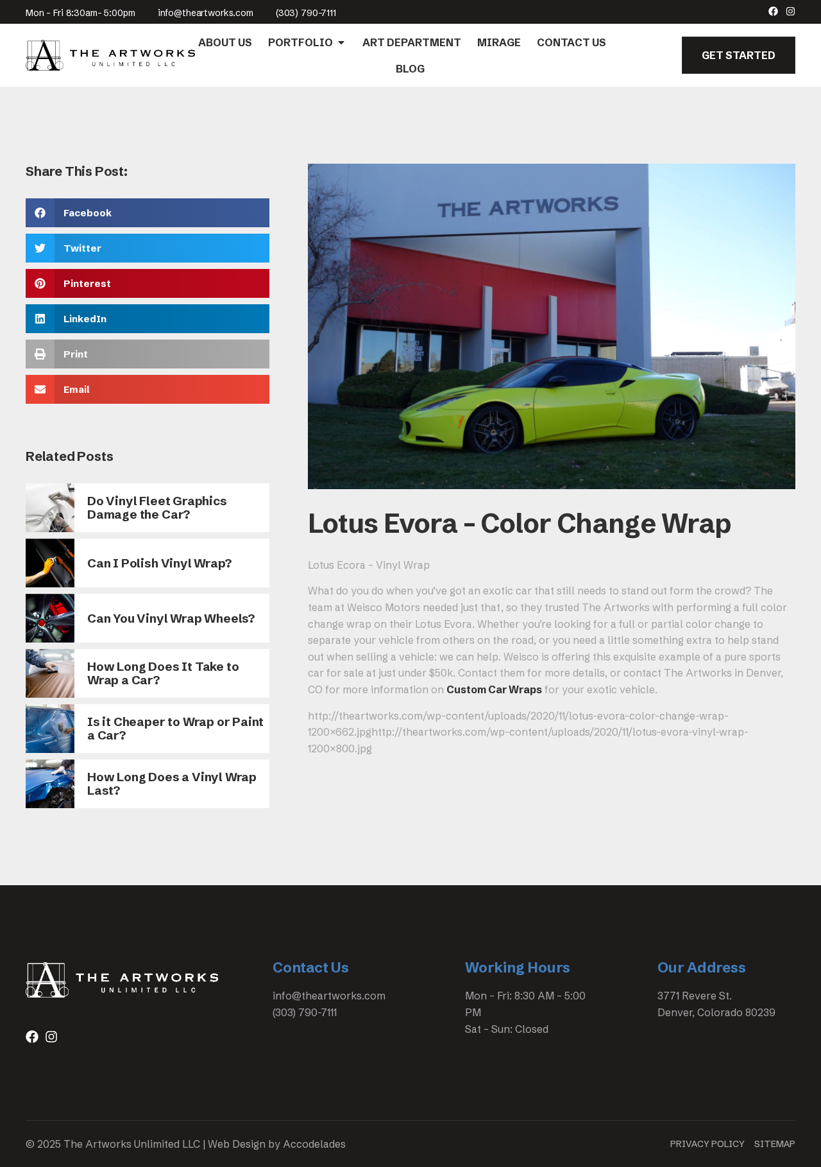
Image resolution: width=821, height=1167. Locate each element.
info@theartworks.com (205, 13)
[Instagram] (790, 11)
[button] (147, 212)
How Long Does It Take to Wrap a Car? (163, 673)
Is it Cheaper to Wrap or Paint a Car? (175, 728)
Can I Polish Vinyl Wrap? (159, 563)
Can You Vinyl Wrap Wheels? (171, 618)
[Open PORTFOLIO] (341, 42)
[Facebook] (773, 11)
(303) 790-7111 (306, 13)
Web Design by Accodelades (277, 1143)
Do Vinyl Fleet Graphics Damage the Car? (157, 507)
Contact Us (311, 967)
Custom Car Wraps (494, 689)
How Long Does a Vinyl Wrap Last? (172, 783)
